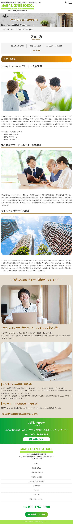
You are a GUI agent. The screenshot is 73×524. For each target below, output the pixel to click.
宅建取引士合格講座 (17, 46)
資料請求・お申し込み (38, 514)
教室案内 (36, 490)
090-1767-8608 (36, 434)
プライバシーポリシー (36, 499)
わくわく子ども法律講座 (54, 46)
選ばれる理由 (36, 468)
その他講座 (36, 50)
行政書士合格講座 (35, 46)
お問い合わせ (38, 439)
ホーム (36, 463)
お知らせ (36, 494)
